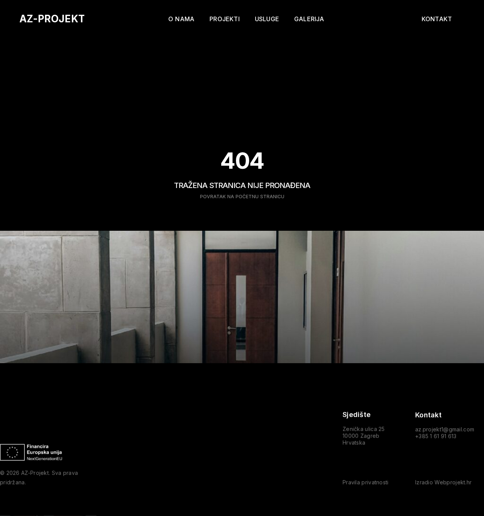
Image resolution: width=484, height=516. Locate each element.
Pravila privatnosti (366, 482)
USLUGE (267, 19)
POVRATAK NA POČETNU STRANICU (242, 196)
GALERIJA (309, 19)
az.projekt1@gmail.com (444, 429)
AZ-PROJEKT (52, 19)
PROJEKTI (224, 19)
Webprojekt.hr (453, 482)
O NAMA (181, 19)
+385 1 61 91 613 (436, 436)
